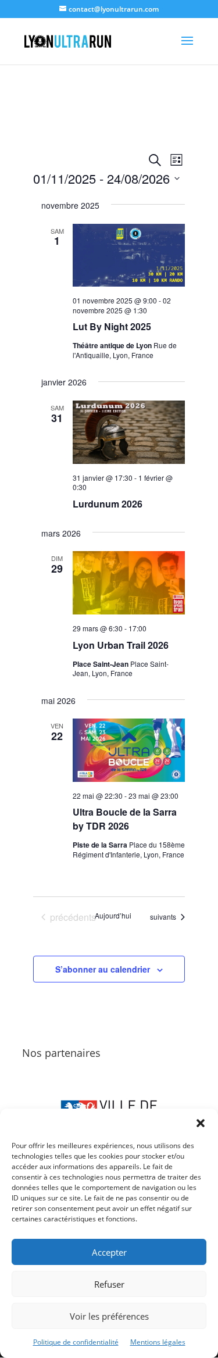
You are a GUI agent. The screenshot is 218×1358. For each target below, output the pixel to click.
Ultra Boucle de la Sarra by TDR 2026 (125, 818)
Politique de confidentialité (76, 1342)
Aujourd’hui (113, 915)
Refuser (109, 1284)
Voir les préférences (109, 1316)
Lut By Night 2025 (112, 326)
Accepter (109, 1252)
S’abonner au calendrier (102, 969)
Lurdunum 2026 (107, 503)
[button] (200, 1123)
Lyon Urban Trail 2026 (121, 645)
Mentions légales (157, 1342)
